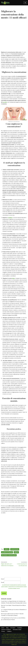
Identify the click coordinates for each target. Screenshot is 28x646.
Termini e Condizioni (6, 629)
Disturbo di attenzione (7, 552)
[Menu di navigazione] (25, 3)
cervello (5, 102)
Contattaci (19, 627)
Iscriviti (4, 593)
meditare (10, 217)
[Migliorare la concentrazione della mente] (14, 120)
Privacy (3, 631)
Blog (7, 627)
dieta (13, 278)
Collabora (9, 631)
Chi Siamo (12, 627)
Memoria (16, 552)
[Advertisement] (14, 37)
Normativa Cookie (17, 629)
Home (2, 627)
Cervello (6, 549)
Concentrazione (14, 549)
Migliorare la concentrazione (9, 555)
